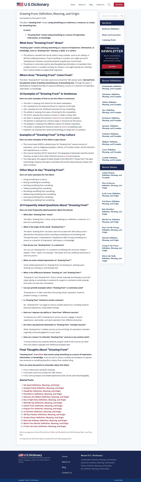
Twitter (52, 432)
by (59, 250)
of (60, 121)
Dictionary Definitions (110, 29)
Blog (91, 4)
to (58, 115)
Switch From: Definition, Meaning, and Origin (43, 406)
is (32, 103)
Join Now (119, 5)
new (76, 130)
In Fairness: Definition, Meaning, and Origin (42, 411)
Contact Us (100, 4)
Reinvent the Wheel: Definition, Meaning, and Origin (46, 397)
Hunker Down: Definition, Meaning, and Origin (44, 417)
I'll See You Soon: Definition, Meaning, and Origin (45, 426)
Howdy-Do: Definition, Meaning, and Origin (42, 391)
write (64, 127)
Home (72, 4)
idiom (40, 354)
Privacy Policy (118, 480)
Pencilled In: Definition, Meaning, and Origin (43, 394)
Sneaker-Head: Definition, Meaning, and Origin (44, 388)
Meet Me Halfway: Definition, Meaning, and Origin (45, 420)
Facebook (62, 432)
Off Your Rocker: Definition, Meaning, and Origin (44, 414)
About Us (82, 4)
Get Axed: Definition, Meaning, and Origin (42, 385)
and (65, 156)
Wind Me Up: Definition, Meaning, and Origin (43, 403)
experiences (57, 118)
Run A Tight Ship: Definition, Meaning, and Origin (45, 400)
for (56, 106)
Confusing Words (109, 40)
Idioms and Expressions (111, 35)
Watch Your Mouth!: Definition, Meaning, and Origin (46, 423)
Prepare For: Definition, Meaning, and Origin (43, 408)
